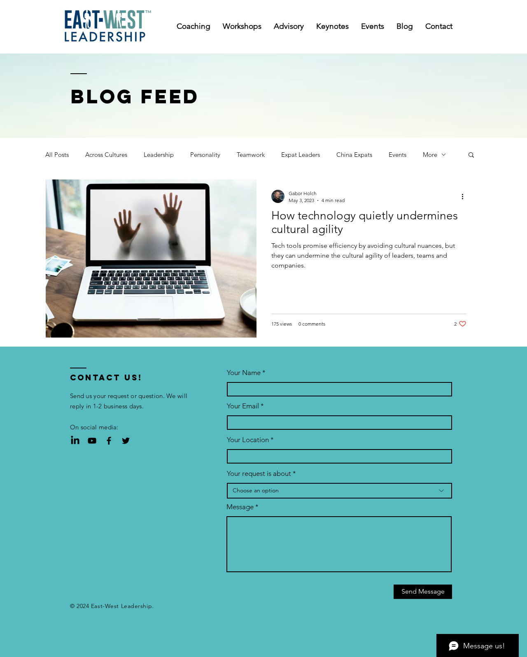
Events (397, 154)
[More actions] (465, 196)
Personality (205, 154)
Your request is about (259, 473)
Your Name (244, 372)
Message (240, 506)
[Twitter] (126, 441)
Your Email (243, 406)
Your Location (248, 439)
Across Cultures (106, 154)
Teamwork (251, 154)
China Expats (354, 154)
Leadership (159, 154)
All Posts (57, 154)
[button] (471, 155)
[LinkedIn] (75, 441)
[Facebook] (109, 441)
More (430, 154)
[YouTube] (92, 441)
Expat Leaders (300, 154)
